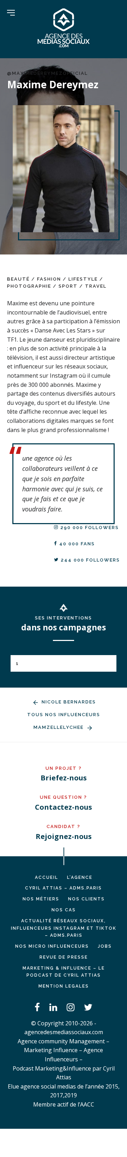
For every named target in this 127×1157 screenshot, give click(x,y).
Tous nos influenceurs (63, 714)
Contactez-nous (63, 807)
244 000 (89, 560)
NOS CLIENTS (86, 899)
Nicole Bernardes (68, 702)
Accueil (46, 877)
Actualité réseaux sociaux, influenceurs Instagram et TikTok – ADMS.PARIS (63, 928)
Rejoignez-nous (64, 836)
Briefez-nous (64, 778)
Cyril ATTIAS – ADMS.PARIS (63, 888)
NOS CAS (64, 909)
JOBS (105, 946)
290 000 (89, 527)
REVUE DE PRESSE (64, 957)
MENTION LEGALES (63, 986)
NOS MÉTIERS (41, 899)
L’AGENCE (79, 877)
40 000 (76, 543)
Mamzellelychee (59, 727)
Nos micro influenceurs (52, 946)
